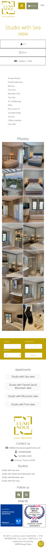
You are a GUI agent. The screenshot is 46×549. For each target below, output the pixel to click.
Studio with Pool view (23, 404)
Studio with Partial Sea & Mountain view (23, 386)
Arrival (6, 341)
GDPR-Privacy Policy (23, 544)
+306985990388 (24, 452)
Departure (29, 341)
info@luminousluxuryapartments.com (25, 448)
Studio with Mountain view (23, 396)
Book (33, 6)
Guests (7, 350)
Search (34, 355)
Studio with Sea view (23, 376)
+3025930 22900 (25, 456)
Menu (21, 6)
